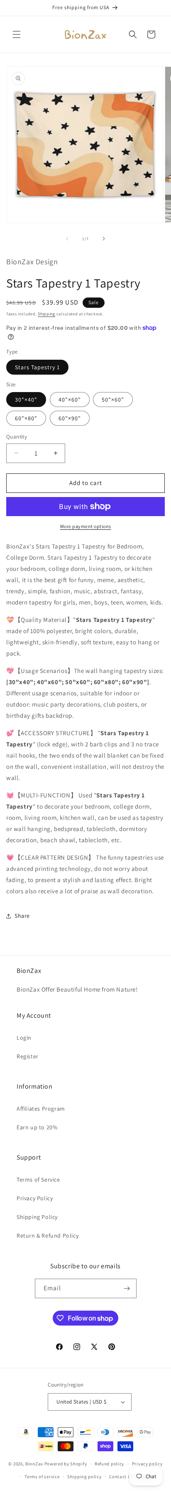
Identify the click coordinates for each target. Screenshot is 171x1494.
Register (28, 1056)
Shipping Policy (37, 1217)
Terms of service (41, 1476)
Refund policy (109, 1464)
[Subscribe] (127, 1288)
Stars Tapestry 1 (37, 367)
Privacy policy (147, 1464)
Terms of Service (38, 1179)
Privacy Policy (35, 1198)
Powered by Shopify (65, 1464)
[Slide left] (67, 238)
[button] (16, 34)
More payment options (85, 526)
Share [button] (22, 915)
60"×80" (26, 418)
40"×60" (70, 399)
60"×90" (70, 418)
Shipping (46, 314)
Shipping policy (84, 1476)
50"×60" (113, 399)
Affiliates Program (41, 1108)
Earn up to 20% (37, 1127)
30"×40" (26, 399)
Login (24, 1037)
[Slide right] (104, 238)
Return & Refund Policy (47, 1235)
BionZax (34, 1464)
